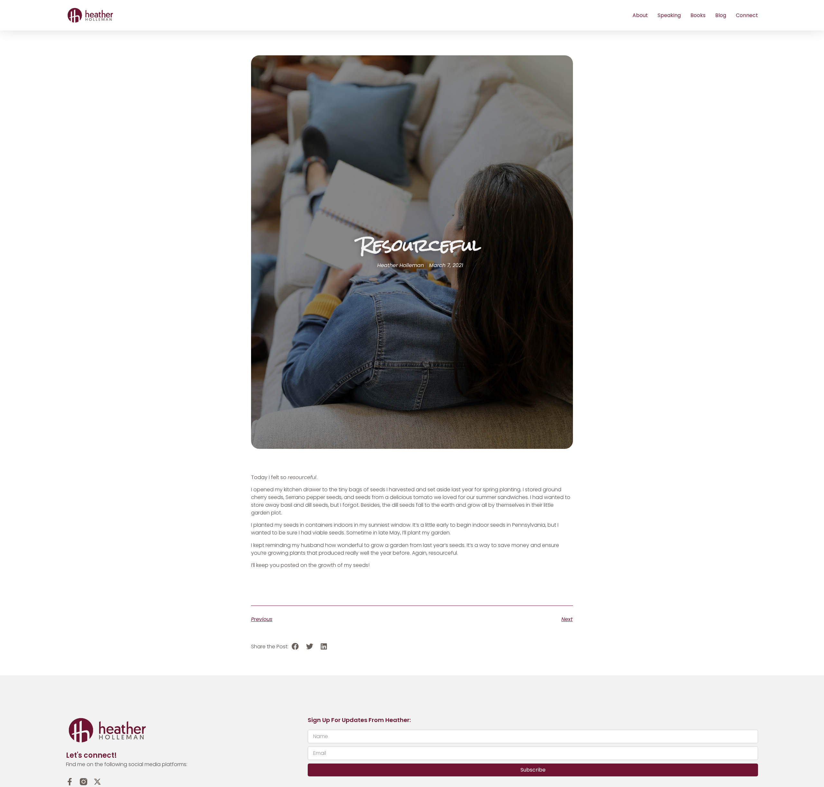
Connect (747, 15)
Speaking (669, 15)
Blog (720, 15)
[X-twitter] (97, 781)
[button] (295, 646)
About (640, 15)
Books (698, 15)
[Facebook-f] (69, 781)
